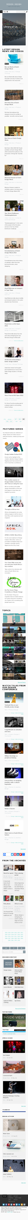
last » (21, 421)
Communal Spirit (7, 1075)
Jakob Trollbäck (7, 1174)
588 (20, 419)
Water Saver (6, 1133)
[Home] (14, 4)
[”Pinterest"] (21, 948)
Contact (16, 1196)
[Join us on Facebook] (13, 948)
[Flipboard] (20, 854)
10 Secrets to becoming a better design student (12, 360)
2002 (9, 940)
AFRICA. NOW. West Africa (13, 535)
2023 (15, 932)
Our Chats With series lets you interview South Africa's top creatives (13, 564)
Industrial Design (7, 665)
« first (5, 419)
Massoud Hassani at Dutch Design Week (13, 178)
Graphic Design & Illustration (13, 329)
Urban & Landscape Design (13, 218)
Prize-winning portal (19, 874)
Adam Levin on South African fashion (13, 834)
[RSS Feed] (22, 1205)
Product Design (7, 678)
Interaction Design (7, 671)
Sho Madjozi (6, 1055)
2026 (6, 932)
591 (11, 421)
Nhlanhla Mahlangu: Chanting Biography (11, 1096)
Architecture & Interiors (6, 630)
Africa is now (19, 904)
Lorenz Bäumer (8, 987)
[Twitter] (12, 854)
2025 (9, 932)
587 (16, 419)
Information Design (19, 665)
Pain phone (7, 904)
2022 (18, 932)
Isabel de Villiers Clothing (8, 1001)
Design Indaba (7, 970)
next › (17, 421)
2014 (6, 936)
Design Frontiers (19, 906)
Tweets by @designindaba (9, 1033)
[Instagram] (11, 1205)
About (10, 1196)
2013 (9, 936)
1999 (15, 940)
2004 (18, 938)
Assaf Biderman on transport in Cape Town (13, 289)
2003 (22, 938)
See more (23, 849)
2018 (12, 934)
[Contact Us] (24, 1205)
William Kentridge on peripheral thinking (11, 757)
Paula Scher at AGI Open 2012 (12, 325)
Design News (7, 876)
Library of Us (10, 26)
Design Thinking (17, 364)
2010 (18, 936)
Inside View (8, 364)
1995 (18, 940)
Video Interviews (10, 71)
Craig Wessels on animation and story (13, 730)
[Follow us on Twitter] (6, 948)
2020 (6, 934)
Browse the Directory (20, 1008)
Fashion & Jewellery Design (8, 650)
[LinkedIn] (18, 854)
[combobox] (20, 12)
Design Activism (7, 645)
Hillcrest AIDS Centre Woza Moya (18, 971)
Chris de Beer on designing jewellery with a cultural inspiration (13, 782)
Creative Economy (19, 638)
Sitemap (15, 1199)
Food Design (6, 658)
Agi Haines (17, 1001)
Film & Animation (19, 651)
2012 (12, 936)
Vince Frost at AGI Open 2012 (14, 395)
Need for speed (8, 873)
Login (9, 1199)
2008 (6, 938)
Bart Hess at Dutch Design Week (13, 139)
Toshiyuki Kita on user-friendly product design (12, 706)
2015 (22, 934)
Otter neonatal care (8, 1154)
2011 (15, 936)
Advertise (10, 1198)
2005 (15, 938)
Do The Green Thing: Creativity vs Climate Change (14, 591)
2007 (9, 938)
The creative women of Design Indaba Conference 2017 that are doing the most (14, 482)
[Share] (23, 854)
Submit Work (18, 1198)
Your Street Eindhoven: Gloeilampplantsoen (12, 214)
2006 (12, 938)
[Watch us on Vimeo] (17, 1205)
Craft (4, 638)
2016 (18, 934)
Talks (6, 709)
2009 (22, 936)
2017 (15, 934)
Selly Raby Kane (19, 987)
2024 (12, 932)
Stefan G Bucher (10, 809)
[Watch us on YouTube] (14, 1205)
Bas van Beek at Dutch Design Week (12, 68)
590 (7, 421)
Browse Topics (22, 682)
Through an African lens (12, 509)
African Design (6, 625)
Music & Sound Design (18, 670)
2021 (22, 932)
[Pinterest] (15, 854)
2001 (12, 940)
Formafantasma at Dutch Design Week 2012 (12, 252)
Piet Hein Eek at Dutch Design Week (12, 103)
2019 (9, 934)
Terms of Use (11, 1201)
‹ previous (9, 419)
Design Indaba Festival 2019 (13, 454)
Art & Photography (19, 631)
